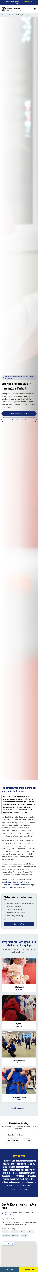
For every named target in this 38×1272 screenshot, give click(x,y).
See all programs (17, 1108)
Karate (21, 1135)
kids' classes (20, 885)
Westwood (14, 1232)
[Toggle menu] (35, 9)
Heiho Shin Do (13, 1140)
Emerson (5, 1232)
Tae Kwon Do (9, 1135)
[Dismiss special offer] (36, 2)
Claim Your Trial (19, 924)
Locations (12, 15)
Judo (31, 1135)
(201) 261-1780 (20, 420)
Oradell (23, 1232)
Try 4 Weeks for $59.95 (19, 413)
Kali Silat (27, 1140)
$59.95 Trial (29, 1269)
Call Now (10, 1269)
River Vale (24, 1235)
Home (5, 15)
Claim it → (18, 4)
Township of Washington (10, 1235)
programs (9, 887)
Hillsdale (30, 1232)
